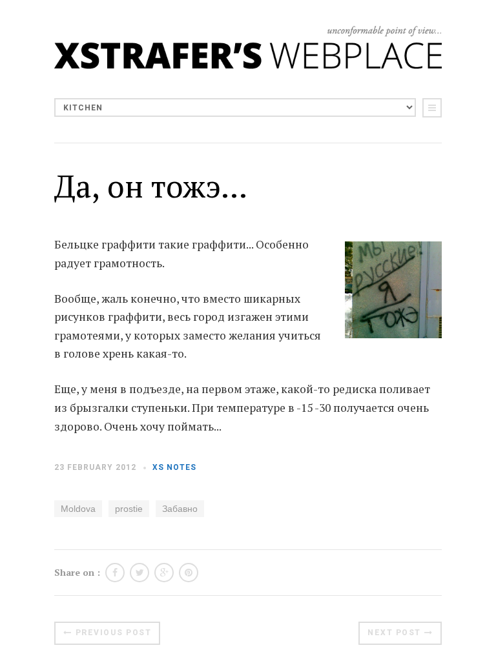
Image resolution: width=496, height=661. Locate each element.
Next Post (394, 632)
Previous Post (114, 632)
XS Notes (174, 467)
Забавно (180, 508)
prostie (129, 508)
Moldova (78, 508)
